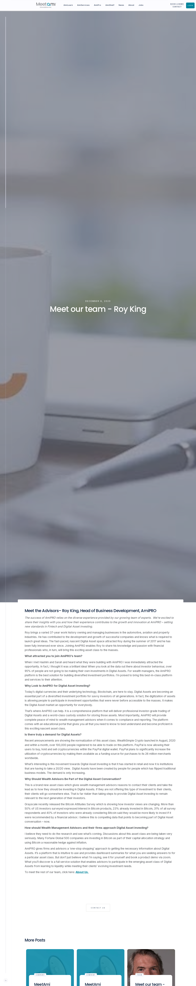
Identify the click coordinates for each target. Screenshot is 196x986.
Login (190, 5)
